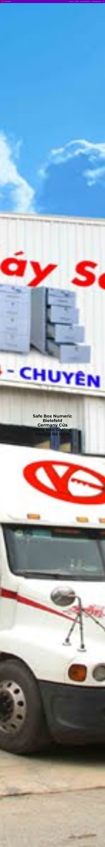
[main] (52, 425)
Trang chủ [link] (71, 1)
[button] (103, 1)
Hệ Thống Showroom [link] (96, 1)
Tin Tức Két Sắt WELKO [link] (84, 1)
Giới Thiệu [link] (77, 1)
